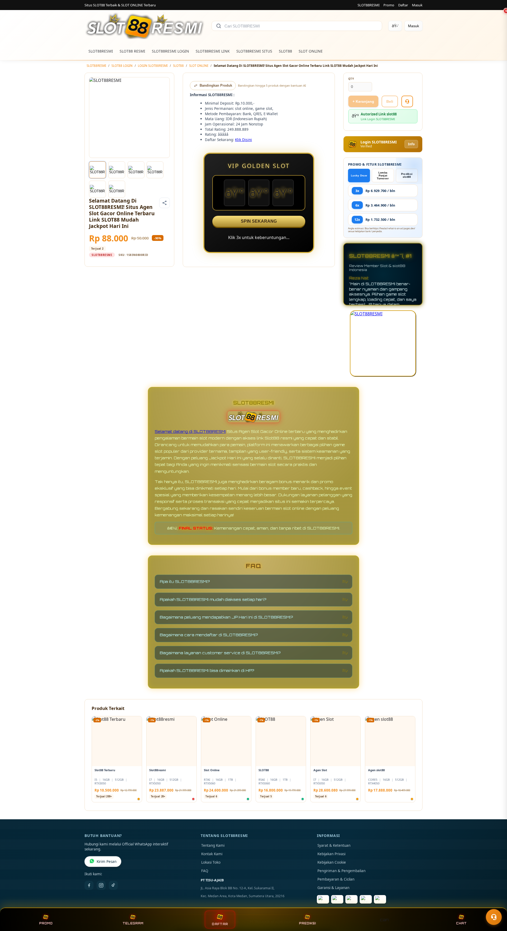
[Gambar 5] (97, 189)
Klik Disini (243, 139)
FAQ (204, 870)
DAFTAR (220, 924)
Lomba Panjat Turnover (383, 175)
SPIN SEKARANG (259, 221)
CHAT (461, 923)
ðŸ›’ (395, 26)
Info (411, 144)
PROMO (46, 923)
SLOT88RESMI (368, 5)
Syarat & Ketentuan (333, 845)
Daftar (403, 5)
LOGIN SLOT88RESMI (153, 66)
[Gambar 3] (136, 169)
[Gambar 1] (97, 169)
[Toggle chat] (494, 917)
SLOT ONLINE (311, 51)
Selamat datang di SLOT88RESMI (190, 431)
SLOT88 (285, 51)
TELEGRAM (133, 923)
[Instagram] (101, 885)
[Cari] (218, 26)
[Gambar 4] (155, 169)
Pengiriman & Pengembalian (341, 870)
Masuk (417, 5)
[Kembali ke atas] (495, 904)
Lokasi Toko (210, 862)
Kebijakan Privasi (331, 854)
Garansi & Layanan (333, 887)
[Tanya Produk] (407, 101)
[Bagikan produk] (164, 203)
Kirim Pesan (106, 861)
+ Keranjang (363, 101)
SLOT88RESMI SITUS (254, 51)
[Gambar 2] (116, 169)
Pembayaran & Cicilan (335, 879)
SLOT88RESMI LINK (213, 51)
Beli (389, 101)
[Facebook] (88, 885)
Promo (388, 5)
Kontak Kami (211, 854)
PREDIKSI (307, 923)
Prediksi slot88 (406, 175)
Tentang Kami (212, 845)
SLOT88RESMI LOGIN (170, 51)
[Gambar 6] (116, 189)
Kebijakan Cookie (331, 862)
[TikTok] (113, 885)
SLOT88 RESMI (132, 51)
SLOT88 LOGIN (122, 66)
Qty (351, 79)
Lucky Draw (359, 175)
